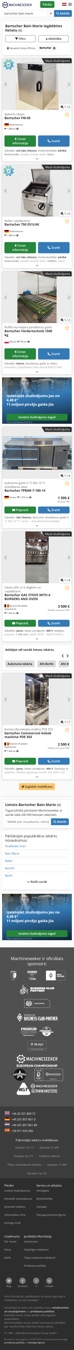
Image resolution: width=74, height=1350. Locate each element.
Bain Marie (12, 853)
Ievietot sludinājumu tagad (37, 417)
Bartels (10, 868)
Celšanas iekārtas (49, 1156)
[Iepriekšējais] (5, 84)
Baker (9, 861)
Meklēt (64, 13)
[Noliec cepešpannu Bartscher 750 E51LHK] (37, 191)
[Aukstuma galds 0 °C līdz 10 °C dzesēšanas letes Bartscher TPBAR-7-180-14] (37, 453)
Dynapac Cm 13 (24, 1147)
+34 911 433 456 (22, 1131)
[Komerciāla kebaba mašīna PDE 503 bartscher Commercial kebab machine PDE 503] (37, 699)
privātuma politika (14, 1342)
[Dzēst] (50, 13)
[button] (70, 4)
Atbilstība (55, 39)
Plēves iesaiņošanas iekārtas (24, 1164)
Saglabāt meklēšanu (38, 787)
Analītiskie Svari (15, 846)
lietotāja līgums (36, 1342)
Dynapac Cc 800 (49, 1147)
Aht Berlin (47, 664)
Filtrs (22, 39)
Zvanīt (55, 141)
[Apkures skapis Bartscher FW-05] (37, 84)
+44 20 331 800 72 (23, 1114)
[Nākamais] (68, 84)
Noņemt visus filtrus (22, 48)
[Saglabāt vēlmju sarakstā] (67, 114)
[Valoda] (64, 4)
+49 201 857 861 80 (24, 1125)
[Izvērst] (37, 158)
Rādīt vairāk (38, 882)
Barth (9, 875)
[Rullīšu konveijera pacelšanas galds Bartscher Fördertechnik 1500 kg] (37, 297)
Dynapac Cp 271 (23, 1156)
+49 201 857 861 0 (23, 1119)
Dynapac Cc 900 (56, 1164)
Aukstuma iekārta (20, 664)
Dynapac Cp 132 (37, 1173)
